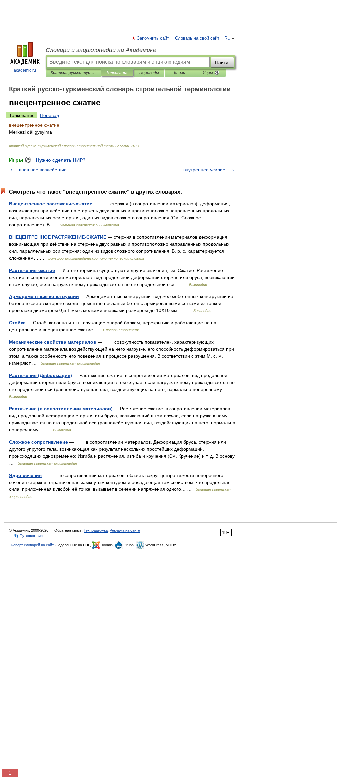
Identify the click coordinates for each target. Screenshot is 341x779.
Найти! (222, 62)
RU (227, 38)
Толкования (117, 72)
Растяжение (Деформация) (40, 375)
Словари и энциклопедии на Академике (101, 50)
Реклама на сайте (125, 530)
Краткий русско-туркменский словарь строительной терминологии (73, 72)
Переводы (149, 72)
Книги (179, 72)
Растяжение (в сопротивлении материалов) (61, 408)
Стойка (17, 322)
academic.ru (25, 70)
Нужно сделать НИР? (61, 160)
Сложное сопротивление (38, 442)
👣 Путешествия (28, 536)
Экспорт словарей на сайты (32, 545)
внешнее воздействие (43, 169)
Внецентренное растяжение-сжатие (50, 203)
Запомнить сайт (153, 38)
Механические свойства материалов (52, 342)
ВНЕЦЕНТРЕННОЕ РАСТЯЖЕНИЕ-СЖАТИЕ (57, 237)
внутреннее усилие (204, 169)
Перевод (49, 115)
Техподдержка (96, 530)
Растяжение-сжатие (32, 270)
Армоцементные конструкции (44, 296)
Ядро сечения (25, 475)
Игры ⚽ (211, 72)
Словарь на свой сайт (197, 38)
